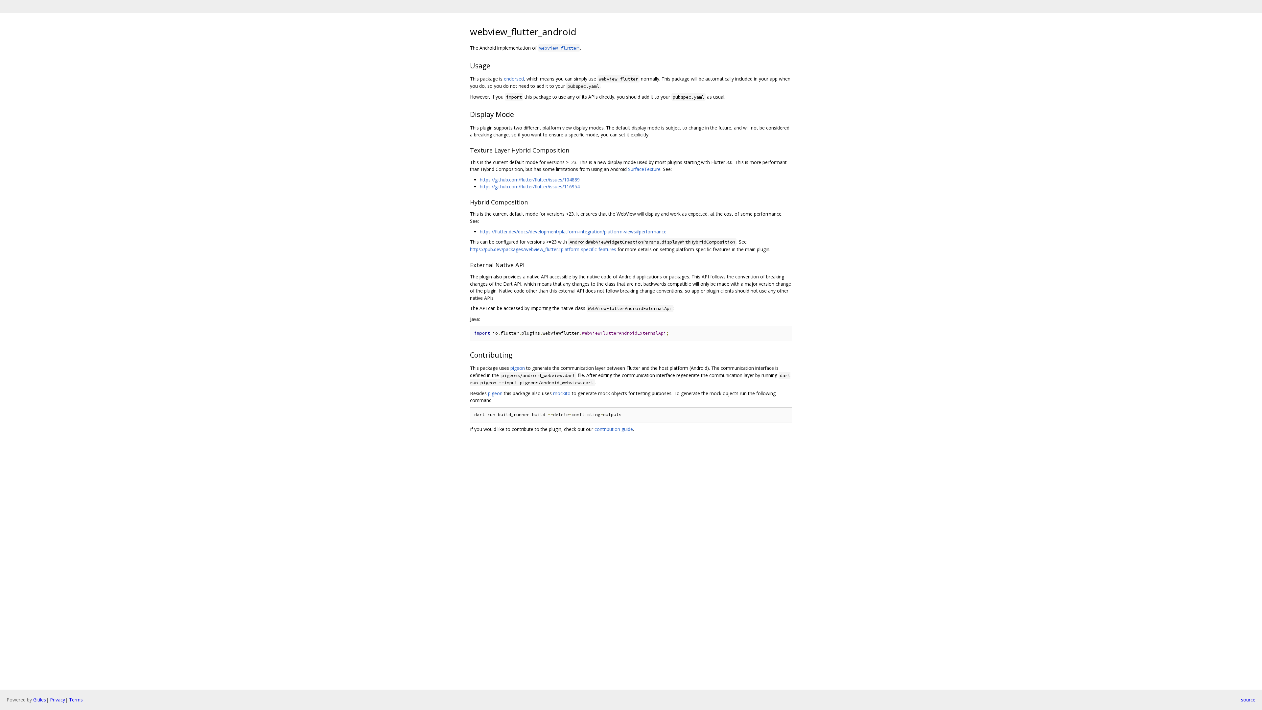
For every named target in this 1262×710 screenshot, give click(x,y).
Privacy (57, 700)
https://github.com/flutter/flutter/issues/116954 (530, 186)
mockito (562, 393)
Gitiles (39, 700)
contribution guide (614, 429)
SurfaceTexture (644, 169)
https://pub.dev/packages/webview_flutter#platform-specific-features (543, 249)
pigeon (517, 368)
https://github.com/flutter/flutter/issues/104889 (530, 180)
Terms (76, 700)
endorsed (514, 79)
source (1248, 700)
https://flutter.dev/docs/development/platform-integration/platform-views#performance (573, 231)
